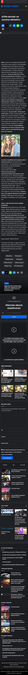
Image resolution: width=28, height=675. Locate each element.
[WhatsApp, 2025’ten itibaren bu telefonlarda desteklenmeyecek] (5, 596)
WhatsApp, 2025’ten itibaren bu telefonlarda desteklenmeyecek (18, 596)
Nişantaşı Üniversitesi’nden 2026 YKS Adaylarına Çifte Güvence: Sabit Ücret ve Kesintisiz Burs (12, 288)
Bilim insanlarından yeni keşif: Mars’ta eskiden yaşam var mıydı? (17, 581)
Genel (6, 283)
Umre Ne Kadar (15, 488)
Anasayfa (5, 12)
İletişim (8, 671)
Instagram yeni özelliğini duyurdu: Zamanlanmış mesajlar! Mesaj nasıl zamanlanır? (18, 589)
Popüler (5, 465)
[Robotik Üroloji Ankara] (7, 528)
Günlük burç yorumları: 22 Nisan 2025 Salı (18, 470)
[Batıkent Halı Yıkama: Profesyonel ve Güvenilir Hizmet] (5, 623)
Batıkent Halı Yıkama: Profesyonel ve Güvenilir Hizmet (18, 622)
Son (14, 465)
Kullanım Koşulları (11, 673)
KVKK (26, 671)
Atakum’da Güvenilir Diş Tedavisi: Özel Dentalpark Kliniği (7, 395)
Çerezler (22, 671)
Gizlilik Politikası (15, 671)
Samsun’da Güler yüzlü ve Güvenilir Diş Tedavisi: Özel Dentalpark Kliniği (20, 396)
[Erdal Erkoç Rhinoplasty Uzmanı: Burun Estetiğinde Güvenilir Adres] (7, 373)
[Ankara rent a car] (7, 511)
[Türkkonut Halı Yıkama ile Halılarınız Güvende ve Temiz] (21, 373)
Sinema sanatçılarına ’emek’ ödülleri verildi (17, 483)
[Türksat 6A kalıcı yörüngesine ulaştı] (5, 575)
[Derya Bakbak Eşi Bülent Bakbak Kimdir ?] (6, 497)
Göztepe (19, 259)
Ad (2, 430)
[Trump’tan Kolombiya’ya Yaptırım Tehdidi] (6, 478)
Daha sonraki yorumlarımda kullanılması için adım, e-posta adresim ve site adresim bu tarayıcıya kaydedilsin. (13, 452)
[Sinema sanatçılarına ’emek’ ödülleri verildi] (6, 484)
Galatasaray (9, 259)
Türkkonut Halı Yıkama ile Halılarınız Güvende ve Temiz (20, 379)
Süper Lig (8, 266)
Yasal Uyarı (19, 673)
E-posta (3, 436)
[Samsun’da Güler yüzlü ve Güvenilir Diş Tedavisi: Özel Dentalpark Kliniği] (21, 388)
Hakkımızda (3, 671)
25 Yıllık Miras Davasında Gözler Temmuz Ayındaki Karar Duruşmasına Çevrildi (20, 521)
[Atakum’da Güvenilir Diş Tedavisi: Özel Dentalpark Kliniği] (7, 388)
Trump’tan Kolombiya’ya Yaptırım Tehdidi (18, 476)
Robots (16, 663)
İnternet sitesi (4, 443)
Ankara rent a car (6, 515)
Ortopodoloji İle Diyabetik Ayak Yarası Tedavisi (19, 537)
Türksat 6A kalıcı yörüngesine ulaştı (16, 573)
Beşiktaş (9, 256)
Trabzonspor (19, 266)
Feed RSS (21, 663)
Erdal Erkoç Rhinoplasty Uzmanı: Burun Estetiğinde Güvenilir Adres (7, 380)
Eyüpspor (19, 256)
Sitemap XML (4, 663)
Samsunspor (20, 262)
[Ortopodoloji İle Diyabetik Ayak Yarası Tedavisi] (21, 530)
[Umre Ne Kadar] (6, 491)
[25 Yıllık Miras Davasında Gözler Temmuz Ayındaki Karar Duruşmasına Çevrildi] (21, 512)
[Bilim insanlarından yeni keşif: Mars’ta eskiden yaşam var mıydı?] (5, 582)
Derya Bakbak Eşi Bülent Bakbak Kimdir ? (18, 496)
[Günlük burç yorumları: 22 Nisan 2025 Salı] (6, 471)
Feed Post (15, 664)
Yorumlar (22, 465)
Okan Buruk (8, 262)
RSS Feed (11, 663)
